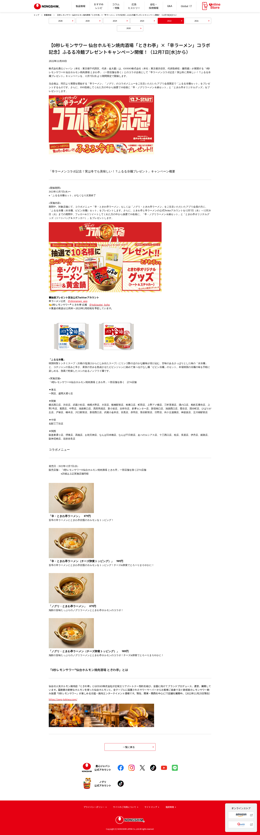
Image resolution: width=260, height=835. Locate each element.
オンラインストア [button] (211, 6)
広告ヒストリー (134, 6)
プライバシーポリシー (94, 806)
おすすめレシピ (99, 6)
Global (184, 6)
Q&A (169, 6)
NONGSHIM (47, 6)
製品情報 (80, 6)
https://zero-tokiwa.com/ (63, 699)
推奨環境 (170, 806)
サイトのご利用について (124, 806)
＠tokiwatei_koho (99, 304)
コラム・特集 (115, 6)
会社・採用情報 (153, 6)
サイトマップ (150, 806)
